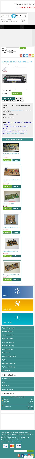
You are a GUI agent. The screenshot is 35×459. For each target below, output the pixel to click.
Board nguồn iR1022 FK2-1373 (11, 275)
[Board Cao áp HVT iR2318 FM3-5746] (12, 177)
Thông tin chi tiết (8, 98)
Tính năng (19, 98)
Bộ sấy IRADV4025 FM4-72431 (15, 89)
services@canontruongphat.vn (13, 439)
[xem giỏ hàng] (13, 16)
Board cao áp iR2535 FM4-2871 (11, 227)
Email (33, 55)
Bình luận (20, 101)
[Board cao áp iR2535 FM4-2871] (11, 225)
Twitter (27, 55)
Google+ (21, 55)
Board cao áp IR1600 (8, 203)
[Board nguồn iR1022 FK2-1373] (12, 272)
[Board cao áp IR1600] (12, 201)
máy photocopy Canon (16, 110)
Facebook (24, 55)
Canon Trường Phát (17, 441)
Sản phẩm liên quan (9, 101)
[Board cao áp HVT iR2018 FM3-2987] (11, 151)
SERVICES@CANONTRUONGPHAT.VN (17, 133)
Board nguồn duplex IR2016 (10, 251)
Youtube (30, 55)
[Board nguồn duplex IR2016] (11, 248)
